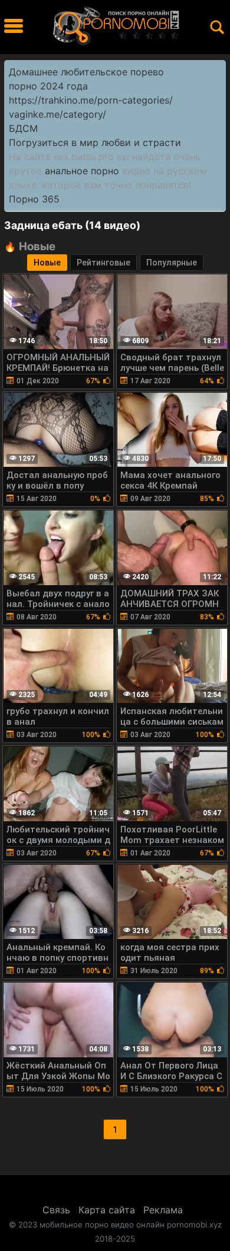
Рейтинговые (103, 262)
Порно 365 (34, 199)
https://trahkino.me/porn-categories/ (91, 100)
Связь (56, 1210)
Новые (47, 262)
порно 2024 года (48, 86)
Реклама (163, 1210)
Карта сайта (106, 1210)
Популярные (171, 262)
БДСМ (23, 128)
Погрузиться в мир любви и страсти (95, 142)
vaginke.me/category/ (57, 114)
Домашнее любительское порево (86, 72)
